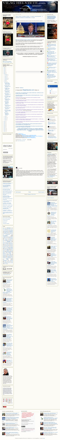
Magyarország (10, 247)
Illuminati (11, 243)
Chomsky (10, 233)
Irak (3, 245)
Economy (11, 238)
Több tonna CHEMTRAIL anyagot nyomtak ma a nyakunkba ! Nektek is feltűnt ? (12, 427)
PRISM (10, 253)
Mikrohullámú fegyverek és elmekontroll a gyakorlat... (6, 113)
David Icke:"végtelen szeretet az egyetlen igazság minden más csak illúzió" (8, 213)
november (6, 75)
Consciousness (7, 234)
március (6, 117)
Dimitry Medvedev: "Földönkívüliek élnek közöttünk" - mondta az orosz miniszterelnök (54, 280)
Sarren (50, 126)
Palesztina (4, 254)
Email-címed (5, 149)
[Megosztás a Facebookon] (30, 139)
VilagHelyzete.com (28, 90)
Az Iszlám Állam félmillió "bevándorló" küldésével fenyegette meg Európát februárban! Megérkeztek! (52, 263)
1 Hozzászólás (24, 139)
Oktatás (10, 252)
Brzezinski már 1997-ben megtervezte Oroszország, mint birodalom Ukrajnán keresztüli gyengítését (51, 17)
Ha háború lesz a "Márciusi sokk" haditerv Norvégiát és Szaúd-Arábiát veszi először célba (9, 318)
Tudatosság (5, 260)
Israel (8, 245)
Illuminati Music (6, 244)
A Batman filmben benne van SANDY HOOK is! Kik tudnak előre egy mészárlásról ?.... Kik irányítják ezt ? (52, 271)
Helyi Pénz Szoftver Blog (6, 219)
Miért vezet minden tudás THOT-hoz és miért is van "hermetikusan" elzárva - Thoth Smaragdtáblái (51, 223)
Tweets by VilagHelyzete (50, 197)
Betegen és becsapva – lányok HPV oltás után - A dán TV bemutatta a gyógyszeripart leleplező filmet (8, 281)
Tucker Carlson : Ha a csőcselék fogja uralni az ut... (7, 108)
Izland (11, 246)
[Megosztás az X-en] (29, 139)
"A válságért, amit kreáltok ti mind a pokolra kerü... (7, 89)
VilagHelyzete (21, 87)
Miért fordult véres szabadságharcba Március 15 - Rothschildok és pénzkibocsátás (9, 353)
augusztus (6, 79)
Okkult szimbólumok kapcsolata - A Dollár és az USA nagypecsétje (7, 192)
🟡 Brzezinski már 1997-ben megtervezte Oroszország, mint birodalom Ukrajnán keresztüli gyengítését (51, 48)
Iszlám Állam (6, 246)
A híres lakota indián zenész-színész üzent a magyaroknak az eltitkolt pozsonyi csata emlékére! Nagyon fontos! (8, 345)
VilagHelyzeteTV (23, 134)
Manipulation (11, 248)
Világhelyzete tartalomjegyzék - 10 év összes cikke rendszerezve (7, 183)
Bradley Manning (6, 232)
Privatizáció (4, 255)
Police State (9, 254)
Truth (7, 259)
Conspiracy (5, 235)
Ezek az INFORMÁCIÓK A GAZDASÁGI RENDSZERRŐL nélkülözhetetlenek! (7, 186)
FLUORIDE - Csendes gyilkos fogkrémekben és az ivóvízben (7, 203)
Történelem (11, 260)
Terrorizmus (7, 258)
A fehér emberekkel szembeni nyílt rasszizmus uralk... (7, 91)
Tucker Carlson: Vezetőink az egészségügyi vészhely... (6, 102)
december (6, 74)
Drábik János (11, 237)
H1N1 (8, 242)
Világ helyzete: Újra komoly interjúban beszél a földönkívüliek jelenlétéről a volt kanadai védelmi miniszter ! (52, 137)
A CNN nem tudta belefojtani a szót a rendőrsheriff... (7, 99)
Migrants (8, 250)
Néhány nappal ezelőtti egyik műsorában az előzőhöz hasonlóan (24, 39)
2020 (4, 73)
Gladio (3, 241)
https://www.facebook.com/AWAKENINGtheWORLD (29, 135)
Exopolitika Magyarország (6, 274)
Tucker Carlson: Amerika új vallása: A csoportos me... (7, 105)
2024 (4, 68)
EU (7, 238)
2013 (4, 128)
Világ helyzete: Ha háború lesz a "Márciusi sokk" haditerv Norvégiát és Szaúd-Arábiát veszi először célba (52, 123)
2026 (4, 67)
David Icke (5, 237)
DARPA (12, 236)
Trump (12, 258)
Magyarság (6, 248)
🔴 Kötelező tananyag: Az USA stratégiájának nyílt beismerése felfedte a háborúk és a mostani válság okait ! (51, 45)
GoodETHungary (5, 220)
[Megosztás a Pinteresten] (30, 139)
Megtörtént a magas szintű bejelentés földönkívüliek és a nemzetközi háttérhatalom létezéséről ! (51, 214)
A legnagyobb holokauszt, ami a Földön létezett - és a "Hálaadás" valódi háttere (54, 255)
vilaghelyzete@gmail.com (52, 175)
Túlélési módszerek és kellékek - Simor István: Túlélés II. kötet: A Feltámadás (54, 247)
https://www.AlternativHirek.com (31, 137)
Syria (5, 256)
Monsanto (7, 251)
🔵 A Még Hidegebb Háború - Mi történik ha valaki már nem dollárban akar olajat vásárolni (51, 56)
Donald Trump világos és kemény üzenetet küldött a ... (7, 111)
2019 (4, 121)
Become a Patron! (49, 99)
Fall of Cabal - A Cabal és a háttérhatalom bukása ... (7, 97)
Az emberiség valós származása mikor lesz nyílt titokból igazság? (53, 231)
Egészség (10, 239)
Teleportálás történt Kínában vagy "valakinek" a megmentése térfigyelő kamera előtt (12, 423)
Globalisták (8, 241)
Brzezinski (11, 232)
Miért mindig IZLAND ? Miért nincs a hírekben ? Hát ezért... (10, 361)
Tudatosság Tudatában (6, 223)
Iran (5, 245)
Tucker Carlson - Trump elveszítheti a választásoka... (7, 94)
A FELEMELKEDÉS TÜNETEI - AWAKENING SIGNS (7, 208)
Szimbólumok (9, 257)
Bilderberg (11, 231)
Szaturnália (4, 257)
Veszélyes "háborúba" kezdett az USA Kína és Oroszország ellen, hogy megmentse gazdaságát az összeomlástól (12, 433)
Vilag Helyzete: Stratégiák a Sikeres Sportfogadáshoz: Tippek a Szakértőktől (51, 130)
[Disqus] (30, 154)
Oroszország (4, 253)
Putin (8, 255)
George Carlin (10, 240)
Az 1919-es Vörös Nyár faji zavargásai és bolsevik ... (7, 86)
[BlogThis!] (28, 139)
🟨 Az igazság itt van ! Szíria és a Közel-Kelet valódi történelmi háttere (51, 68)
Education (6, 239)
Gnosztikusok (4, 242)
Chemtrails (5, 233)
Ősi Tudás (5, 263)
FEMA (6, 240)
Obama (4, 252)
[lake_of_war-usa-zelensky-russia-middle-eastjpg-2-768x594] (8, 62)
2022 (4, 71)
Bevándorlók (6, 231)
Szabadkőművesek (9, 256)
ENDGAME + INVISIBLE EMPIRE (7, 206)
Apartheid (6, 229)
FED (3, 240)
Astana (12, 229)
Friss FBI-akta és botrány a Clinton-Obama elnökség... (7, 83)
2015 (4, 126)
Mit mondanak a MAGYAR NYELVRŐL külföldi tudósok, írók (7, 190)
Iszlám (12, 245)
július (5, 80)
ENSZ (5, 238)
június (5, 81)
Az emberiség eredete (6, 230)
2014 (4, 127)
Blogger (44, 438)
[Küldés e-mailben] (27, 139)
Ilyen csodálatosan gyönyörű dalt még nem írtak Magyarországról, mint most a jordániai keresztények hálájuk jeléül (8, 336)
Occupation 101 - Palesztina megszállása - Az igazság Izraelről (7, 210)
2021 (4, 72)
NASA (11, 251)
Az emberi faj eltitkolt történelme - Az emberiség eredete (7, 201)
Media (8, 249)
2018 (4, 122)
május (5, 116)
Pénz (10, 255)
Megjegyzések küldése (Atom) (32, 194)
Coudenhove (4, 236)
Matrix (5, 249)
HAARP (11, 242)
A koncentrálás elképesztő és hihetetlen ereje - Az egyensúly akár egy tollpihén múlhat (53, 239)
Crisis (8, 236)
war (12, 262)
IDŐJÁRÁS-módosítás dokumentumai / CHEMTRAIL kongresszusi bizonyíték (7, 197)
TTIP (3, 258)
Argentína (9, 229)
